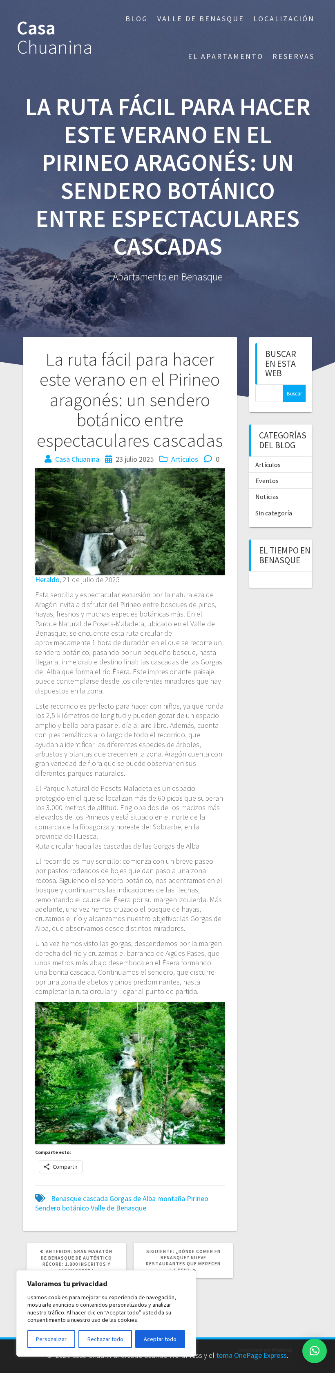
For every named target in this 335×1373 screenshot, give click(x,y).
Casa (55, 37)
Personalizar (51, 1339)
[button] (314, 1351)
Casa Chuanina (77, 459)
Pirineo (197, 1198)
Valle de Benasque (200, 18)
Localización (284, 18)
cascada (95, 1198)
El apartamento (226, 56)
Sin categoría (273, 513)
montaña (171, 1198)
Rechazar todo (105, 1339)
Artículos (184, 459)
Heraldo (47, 579)
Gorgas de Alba (132, 1198)
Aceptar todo (160, 1339)
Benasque (66, 1198)
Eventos (267, 480)
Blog (136, 18)
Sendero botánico (62, 1208)
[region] (106, 1313)
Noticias (267, 496)
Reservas (293, 56)
